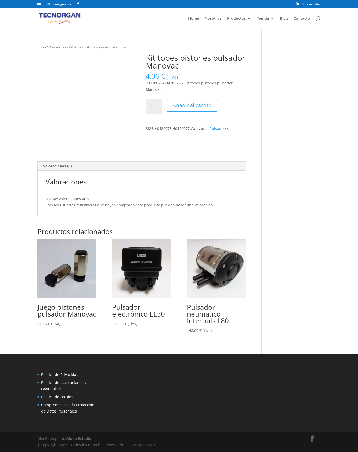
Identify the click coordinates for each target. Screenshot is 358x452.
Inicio (41, 47)
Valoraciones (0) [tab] (57, 165)
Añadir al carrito (192, 105)
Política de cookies (57, 396)
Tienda (263, 18)
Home (193, 18)
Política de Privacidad (60, 374)
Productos (236, 18)
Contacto (302, 18)
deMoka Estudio (76, 438)
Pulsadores (57, 47)
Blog (284, 18)
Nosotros (213, 18)
